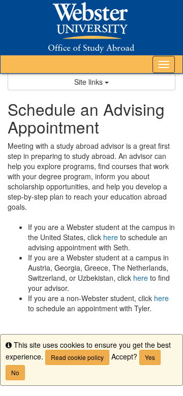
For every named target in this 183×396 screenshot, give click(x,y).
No (15, 372)
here (110, 237)
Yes (150, 357)
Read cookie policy (77, 357)
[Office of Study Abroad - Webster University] (91, 27)
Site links (89, 82)
